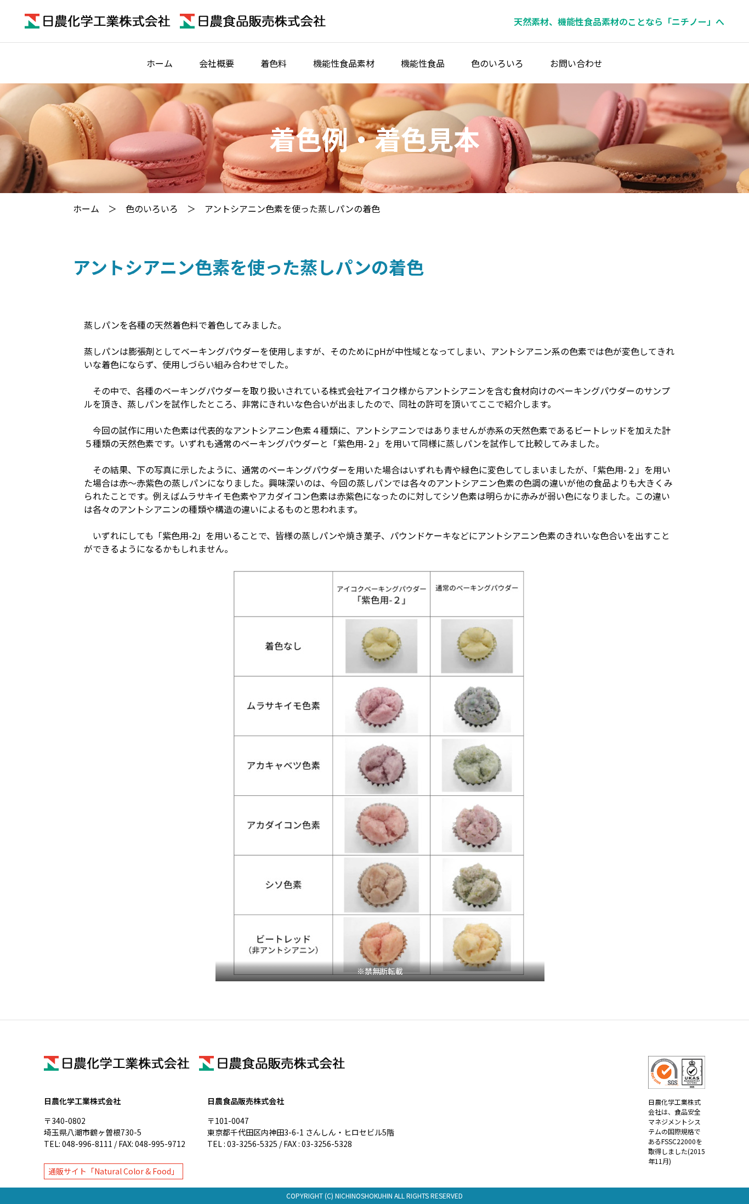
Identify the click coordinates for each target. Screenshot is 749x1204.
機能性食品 (423, 63)
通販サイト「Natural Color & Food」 (113, 1171)
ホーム (159, 63)
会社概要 (216, 63)
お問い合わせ (576, 63)
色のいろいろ (497, 63)
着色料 (273, 63)
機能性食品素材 (343, 63)
